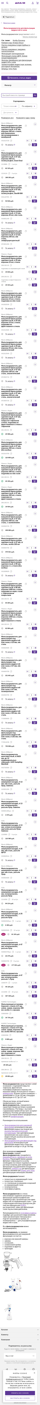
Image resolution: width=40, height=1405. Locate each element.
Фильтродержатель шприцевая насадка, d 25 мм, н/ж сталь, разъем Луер (11, 871)
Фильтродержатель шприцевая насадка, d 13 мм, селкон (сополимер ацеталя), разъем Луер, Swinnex (11, 827)
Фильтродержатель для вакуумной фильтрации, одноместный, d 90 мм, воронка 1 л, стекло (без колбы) (11, 564)
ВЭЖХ (23, 1205)
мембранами (8, 1093)
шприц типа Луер (28, 1170)
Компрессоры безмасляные (12, 43)
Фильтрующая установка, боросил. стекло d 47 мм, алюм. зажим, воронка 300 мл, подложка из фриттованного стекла (12, 1051)
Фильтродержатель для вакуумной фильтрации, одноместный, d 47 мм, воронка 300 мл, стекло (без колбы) (11, 446)
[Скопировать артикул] (11, 141)
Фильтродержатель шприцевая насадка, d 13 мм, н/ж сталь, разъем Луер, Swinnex (11, 783)
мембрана (21, 1157)
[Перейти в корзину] (37, 3)
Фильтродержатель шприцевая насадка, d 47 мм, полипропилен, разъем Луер (11, 945)
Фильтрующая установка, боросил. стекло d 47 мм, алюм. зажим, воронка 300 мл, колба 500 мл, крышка (12, 1029)
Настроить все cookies (20, 1398)
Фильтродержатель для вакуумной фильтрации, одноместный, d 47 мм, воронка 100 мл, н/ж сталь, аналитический (11, 369)
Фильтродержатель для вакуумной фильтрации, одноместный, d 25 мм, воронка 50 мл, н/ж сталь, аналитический (12, 346)
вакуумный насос (10, 1157)
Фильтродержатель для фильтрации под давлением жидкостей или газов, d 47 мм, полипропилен (11, 687)
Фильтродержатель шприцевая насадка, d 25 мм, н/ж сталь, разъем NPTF (11, 849)
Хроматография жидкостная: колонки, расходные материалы (16, 65)
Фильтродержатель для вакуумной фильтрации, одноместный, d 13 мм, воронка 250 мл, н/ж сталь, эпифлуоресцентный (11, 235)
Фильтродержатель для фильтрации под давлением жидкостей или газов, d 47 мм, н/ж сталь (11, 664)
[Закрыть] (34, 1373)
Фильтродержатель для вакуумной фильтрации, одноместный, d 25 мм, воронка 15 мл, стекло (11, 259)
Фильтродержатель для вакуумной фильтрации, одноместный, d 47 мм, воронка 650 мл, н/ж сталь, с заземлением (11, 519)
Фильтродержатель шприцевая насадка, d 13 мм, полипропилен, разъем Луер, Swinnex (11, 804)
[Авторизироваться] (32, 3)
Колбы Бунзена (19, 40)
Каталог (4, 1330)
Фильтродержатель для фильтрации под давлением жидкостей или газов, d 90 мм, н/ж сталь (11, 711)
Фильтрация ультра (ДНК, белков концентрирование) (14, 57)
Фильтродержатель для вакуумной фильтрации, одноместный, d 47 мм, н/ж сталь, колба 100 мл (12, 541)
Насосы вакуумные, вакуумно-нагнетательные (13, 50)
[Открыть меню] (2, 3)
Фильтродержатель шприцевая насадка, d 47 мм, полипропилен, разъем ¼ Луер (11, 976)
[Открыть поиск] (7, 3)
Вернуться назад (9, 23)
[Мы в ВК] (15, 1369)
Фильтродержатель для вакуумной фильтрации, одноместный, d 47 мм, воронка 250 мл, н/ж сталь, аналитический (11, 393)
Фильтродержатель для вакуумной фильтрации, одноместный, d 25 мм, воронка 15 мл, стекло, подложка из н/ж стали (11, 297)
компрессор (16, 1169)
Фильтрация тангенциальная (12, 54)
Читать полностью (30, 37)
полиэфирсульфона (28, 1213)
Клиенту (4, 1335)
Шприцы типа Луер (9, 69)
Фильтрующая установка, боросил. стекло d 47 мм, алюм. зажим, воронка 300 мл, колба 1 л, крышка (12, 1007)
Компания (5, 1340)
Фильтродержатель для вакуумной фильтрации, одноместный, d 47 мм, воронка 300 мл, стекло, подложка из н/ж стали (11, 469)
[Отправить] (33, 1356)
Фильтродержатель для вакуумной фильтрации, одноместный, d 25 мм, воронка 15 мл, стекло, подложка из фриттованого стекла (11, 321)
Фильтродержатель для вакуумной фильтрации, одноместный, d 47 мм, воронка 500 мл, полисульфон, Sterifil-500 (12, 189)
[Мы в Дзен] (24, 1369)
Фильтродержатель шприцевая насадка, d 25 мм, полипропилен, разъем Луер (11, 893)
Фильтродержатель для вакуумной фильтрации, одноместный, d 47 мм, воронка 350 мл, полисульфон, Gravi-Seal (11, 157)
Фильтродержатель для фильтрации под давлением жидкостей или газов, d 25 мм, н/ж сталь (11, 640)
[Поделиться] (29, 126)
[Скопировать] (26, 126)
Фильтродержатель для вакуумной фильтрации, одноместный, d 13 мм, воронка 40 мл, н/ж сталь (11, 212)
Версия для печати (20, 1402)
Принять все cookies (20, 1393)
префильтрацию (17, 1116)
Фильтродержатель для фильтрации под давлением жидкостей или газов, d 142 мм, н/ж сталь (11, 734)
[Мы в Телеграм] (6, 1369)
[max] (33, 1369)
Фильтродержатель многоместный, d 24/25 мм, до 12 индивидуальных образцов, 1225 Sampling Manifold (11, 759)
